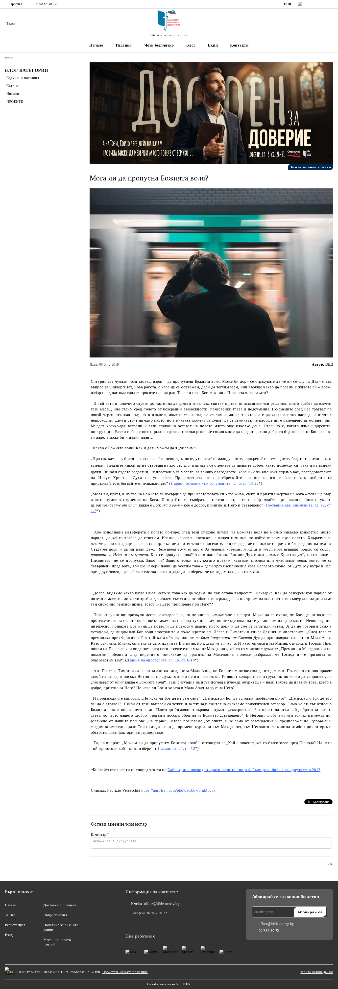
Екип (213, 45)
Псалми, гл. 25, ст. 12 (175, 748)
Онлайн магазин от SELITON (169, 984)
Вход (9, 935)
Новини (12, 94)
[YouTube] (330, 4)
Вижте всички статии (310, 167)
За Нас (10, 915)
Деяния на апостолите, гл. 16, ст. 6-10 (160, 660)
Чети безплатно (159, 45)
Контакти (239, 45)
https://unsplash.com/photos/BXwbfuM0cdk (178, 790)
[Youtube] (151, 923)
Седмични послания (22, 78)
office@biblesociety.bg (161, 904)
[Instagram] (323, 4)
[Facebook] (315, 4)
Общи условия (55, 915)
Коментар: (100, 835)
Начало (96, 45)
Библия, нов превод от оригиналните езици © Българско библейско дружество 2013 (244, 770)
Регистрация (15, 925)
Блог (190, 45)
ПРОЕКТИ (15, 101)
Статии (12, 86)
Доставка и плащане (60, 905)
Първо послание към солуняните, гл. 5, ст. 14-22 (215, 483)
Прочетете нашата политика (125, 972)
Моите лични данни (316, 972)
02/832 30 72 (46, 4)
